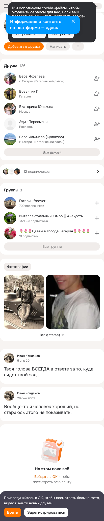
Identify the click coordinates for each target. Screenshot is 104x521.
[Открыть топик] (52, 372)
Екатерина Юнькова (36, 106)
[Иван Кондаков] (9, 358)
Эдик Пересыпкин (34, 121)
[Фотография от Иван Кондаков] (24, 302)
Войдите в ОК (46, 476)
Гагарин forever (32, 201)
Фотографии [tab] (17, 266)
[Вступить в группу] (97, 203)
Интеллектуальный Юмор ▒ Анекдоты (51, 216)
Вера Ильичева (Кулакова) (41, 137)
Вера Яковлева (32, 76)
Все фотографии (52, 335)
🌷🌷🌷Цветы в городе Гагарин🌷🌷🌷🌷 (54, 231)
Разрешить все (29, 34)
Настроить (61, 34)
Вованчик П (29, 91)
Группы (11, 190)
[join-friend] (97, 79)
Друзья (11, 65)
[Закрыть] (73, 22)
